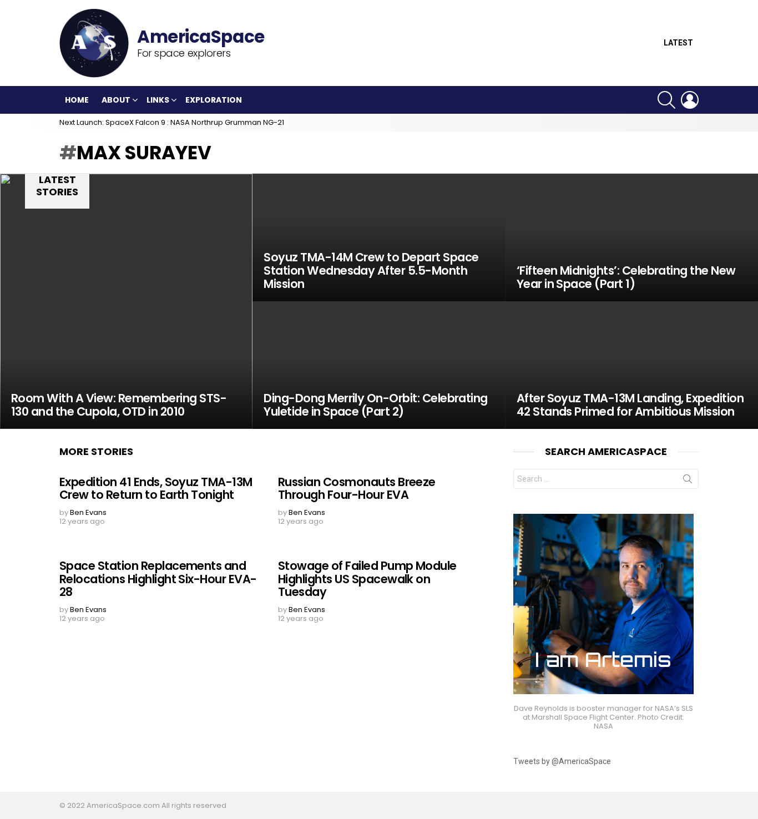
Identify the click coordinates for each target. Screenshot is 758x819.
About (116, 99)
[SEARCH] (666, 100)
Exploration (213, 99)
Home (77, 99)
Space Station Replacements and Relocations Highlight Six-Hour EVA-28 (158, 579)
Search (687, 481)
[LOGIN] (690, 100)
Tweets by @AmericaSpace (562, 761)
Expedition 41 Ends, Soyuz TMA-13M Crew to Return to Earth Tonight (155, 488)
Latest (678, 43)
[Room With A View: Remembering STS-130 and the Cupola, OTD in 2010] (126, 301)
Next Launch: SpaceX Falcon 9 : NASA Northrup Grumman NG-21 (171, 122)
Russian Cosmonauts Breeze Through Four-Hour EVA (357, 488)
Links (157, 99)
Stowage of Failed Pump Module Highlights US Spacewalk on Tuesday (367, 579)
